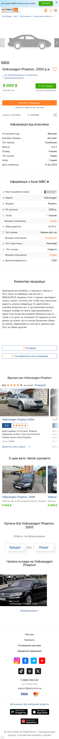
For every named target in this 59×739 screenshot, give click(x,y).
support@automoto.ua (29, 688)
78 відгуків (40, 385)
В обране (31, 348)
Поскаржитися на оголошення (31, 356)
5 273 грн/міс (46, 86)
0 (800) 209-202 (29, 680)
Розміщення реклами (29, 645)
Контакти (29, 639)
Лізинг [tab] (44, 547)
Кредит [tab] (15, 547)
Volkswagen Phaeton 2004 (18, 419)
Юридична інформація (30, 651)
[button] (56, 10)
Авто (16, 16)
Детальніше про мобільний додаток (29, 704)
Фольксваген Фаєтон (43, 16)
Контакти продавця (29, 102)
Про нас (29, 634)
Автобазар (6, 16)
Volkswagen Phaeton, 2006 (18, 496)
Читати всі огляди (28, 610)
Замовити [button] (45, 3)
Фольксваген (25, 16)
